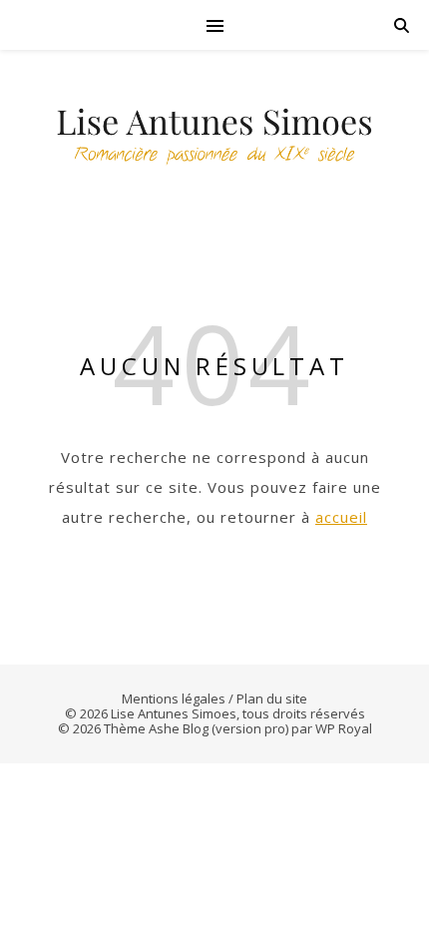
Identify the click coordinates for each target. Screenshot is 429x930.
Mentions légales (173, 698)
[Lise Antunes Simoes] (214, 140)
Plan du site (271, 698)
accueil (341, 517)
